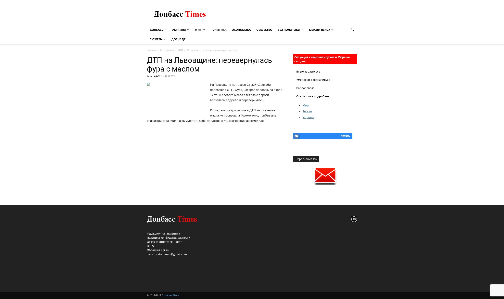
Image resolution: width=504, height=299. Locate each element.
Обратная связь (158, 250)
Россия (307, 111)
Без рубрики (167, 50)
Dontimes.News (170, 295)
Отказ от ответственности (164, 242)
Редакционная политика (163, 233)
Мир (198, 30)
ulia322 (158, 76)
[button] (352, 30)
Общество (264, 30)
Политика (218, 30)
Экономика (241, 30)
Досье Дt (178, 39)
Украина (179, 30)
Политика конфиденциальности (168, 237)
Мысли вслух (319, 30)
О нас (151, 246)
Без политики (289, 30)
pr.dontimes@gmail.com (171, 254)
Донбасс (156, 30)
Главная (152, 50)
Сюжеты (156, 39)
